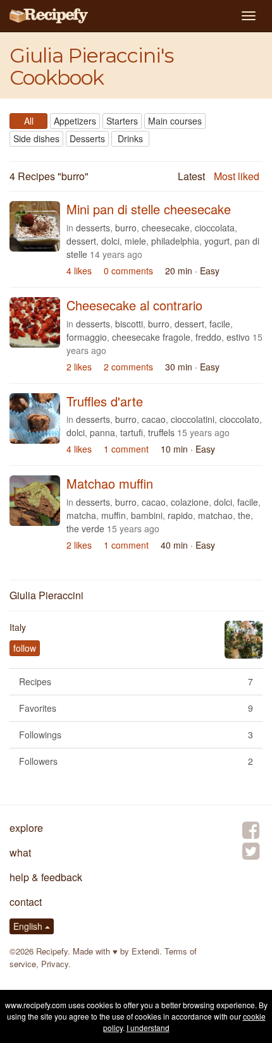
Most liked (236, 176)
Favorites (136, 708)
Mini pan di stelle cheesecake (148, 209)
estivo (238, 337)
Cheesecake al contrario (134, 305)
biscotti (129, 323)
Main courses (175, 120)
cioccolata (215, 227)
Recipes (136, 681)
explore (26, 827)
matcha (81, 515)
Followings (136, 734)
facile (219, 323)
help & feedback (45, 877)
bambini (147, 515)
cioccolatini (192, 419)
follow (24, 648)
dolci (110, 241)
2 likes (79, 366)
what (20, 852)
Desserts (87, 138)
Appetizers (75, 120)
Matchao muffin (109, 483)
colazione (190, 502)
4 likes (79, 270)
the (244, 515)
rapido (180, 515)
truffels (161, 432)
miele (135, 241)
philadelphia (175, 241)
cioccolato (239, 419)
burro (126, 227)
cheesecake (166, 227)
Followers (136, 761)
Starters (122, 120)
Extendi (145, 951)
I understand (148, 1027)
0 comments (128, 270)
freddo (208, 337)
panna (102, 432)
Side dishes (36, 138)
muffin (113, 515)
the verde (85, 528)
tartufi (131, 432)
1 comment (126, 448)
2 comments (128, 366)
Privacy (54, 964)
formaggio (86, 337)
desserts (93, 227)
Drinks (130, 138)
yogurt (217, 241)
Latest (191, 176)
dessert (81, 241)
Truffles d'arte (104, 401)
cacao (154, 419)
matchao (215, 515)
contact (25, 901)
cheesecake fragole (151, 337)
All (29, 120)
